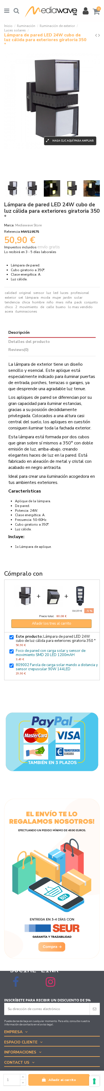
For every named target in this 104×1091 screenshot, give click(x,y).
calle (50, 307)
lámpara (32, 297)
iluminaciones (26, 311)
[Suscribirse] (95, 1009)
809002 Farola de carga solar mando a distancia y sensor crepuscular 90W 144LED (57, 667)
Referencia (12, 231)
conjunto (91, 302)
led (55, 293)
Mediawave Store (28, 225)
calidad (11, 293)
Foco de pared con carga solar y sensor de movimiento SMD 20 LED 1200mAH (50, 652)
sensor (38, 293)
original (25, 293)
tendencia (12, 302)
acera (9, 311)
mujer (56, 297)
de (42, 307)
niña (68, 302)
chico (9, 307)
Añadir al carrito (62, 1080)
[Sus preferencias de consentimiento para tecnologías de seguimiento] (94, 1081)
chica (26, 302)
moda (45, 297)
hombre (38, 302)
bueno (61, 307)
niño (50, 302)
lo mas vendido (80, 307)
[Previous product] (96, 35)
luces (64, 293)
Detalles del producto (29, 342)
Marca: (9, 225)
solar (78, 297)
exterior (10, 297)
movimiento (28, 307)
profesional (80, 293)
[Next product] (99, 35)
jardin (67, 297)
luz (48, 293)
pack (78, 302)
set (20, 297)
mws (60, 302)
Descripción (19, 332)
